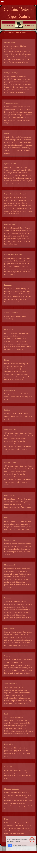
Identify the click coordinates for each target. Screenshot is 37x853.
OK (10, 845)
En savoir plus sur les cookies (19, 845)
